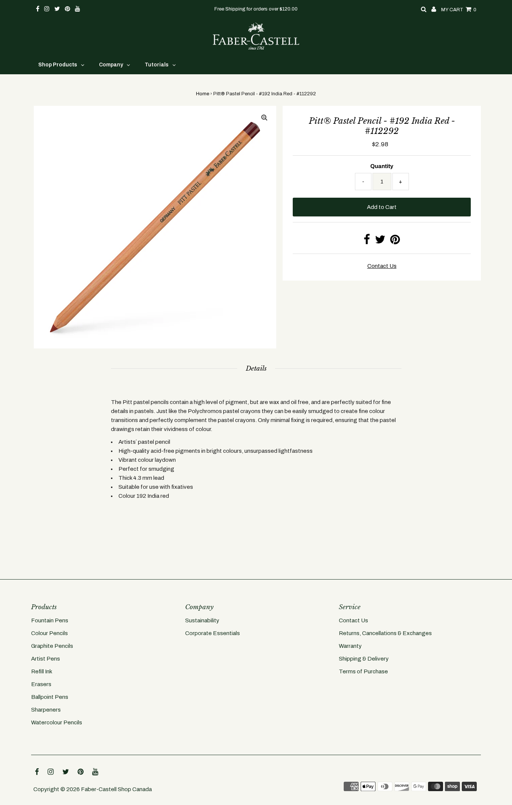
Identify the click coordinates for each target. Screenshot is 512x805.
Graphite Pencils (52, 646)
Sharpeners (46, 710)
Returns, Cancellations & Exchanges (385, 633)
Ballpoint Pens (49, 697)
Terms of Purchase (363, 671)
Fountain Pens (49, 620)
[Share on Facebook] (367, 242)
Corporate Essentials (212, 633)
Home (202, 93)
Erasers (41, 684)
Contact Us (353, 620)
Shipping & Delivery (364, 659)
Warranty (350, 646)
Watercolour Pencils (56, 722)
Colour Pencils (49, 633)
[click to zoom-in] (264, 118)
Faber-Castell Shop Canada (116, 789)
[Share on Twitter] (380, 242)
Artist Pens (45, 659)
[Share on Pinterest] (395, 242)
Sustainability (202, 620)
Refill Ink (41, 671)
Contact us (382, 266)
